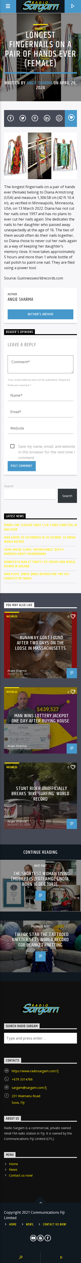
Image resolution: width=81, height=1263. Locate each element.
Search (9, 486)
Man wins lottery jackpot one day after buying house (40, 718)
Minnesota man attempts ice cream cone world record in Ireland (39, 564)
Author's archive (41, 314)
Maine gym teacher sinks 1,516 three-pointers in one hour (40, 527)
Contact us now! (21, 1175)
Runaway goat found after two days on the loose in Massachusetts (40, 643)
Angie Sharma (39, 83)
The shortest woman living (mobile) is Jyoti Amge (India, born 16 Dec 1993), (40, 879)
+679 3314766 (22, 1079)
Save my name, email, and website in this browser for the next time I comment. (46, 446)
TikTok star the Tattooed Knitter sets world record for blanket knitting (40, 940)
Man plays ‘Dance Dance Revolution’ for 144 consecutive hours (36, 576)
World (40, 29)
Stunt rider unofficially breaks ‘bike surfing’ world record (40, 794)
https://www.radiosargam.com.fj (35, 1071)
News (13, 1169)
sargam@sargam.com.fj (29, 1087)
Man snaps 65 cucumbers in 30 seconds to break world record (40, 539)
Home (13, 1164)
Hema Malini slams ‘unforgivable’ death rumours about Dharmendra (33, 551)
